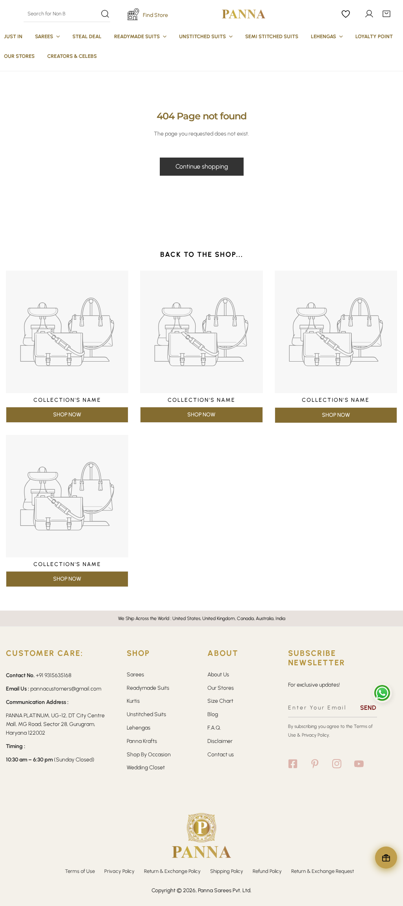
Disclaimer (220, 741)
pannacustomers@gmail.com (65, 688)
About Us (218, 674)
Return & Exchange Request (322, 871)
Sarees (135, 674)
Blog (212, 714)
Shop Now (67, 414)
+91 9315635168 (53, 675)
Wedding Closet (146, 767)
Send (368, 707)
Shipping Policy (226, 871)
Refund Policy (267, 871)
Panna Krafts (142, 741)
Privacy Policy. (316, 735)
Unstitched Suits (146, 714)
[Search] (67, 13)
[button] (386, 13)
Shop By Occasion (149, 754)
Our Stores (220, 688)
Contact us (220, 754)
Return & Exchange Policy (172, 871)
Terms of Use (80, 871)
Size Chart (220, 701)
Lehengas (138, 727)
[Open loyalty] (386, 858)
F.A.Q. (214, 727)
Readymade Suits (148, 688)
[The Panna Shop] (243, 14)
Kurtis (133, 701)
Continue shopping (202, 166)
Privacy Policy (119, 871)
